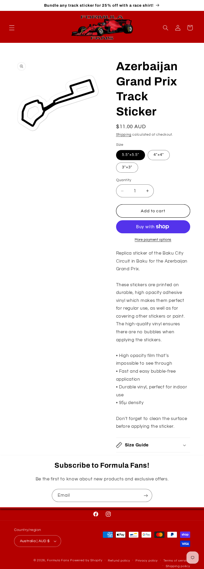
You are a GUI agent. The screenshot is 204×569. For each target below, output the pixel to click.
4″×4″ (159, 155)
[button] (12, 28)
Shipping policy (178, 566)
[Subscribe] (146, 495)
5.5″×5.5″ (130, 155)
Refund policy (119, 560)
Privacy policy (146, 560)
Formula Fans (58, 560)
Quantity (123, 180)
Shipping (123, 134)
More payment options (153, 240)
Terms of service (176, 560)
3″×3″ (127, 167)
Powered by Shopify (86, 560)
